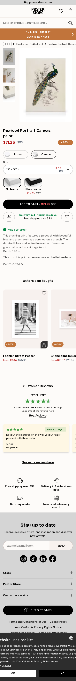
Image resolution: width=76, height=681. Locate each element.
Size (5, 162)
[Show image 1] (9, 56)
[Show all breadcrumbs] (7, 44)
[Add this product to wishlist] (67, 217)
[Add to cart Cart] (44, 344)
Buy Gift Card (41, 610)
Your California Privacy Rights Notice (38, 627)
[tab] (61, 11)
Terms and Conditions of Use (28, 621)
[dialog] (38, 657)
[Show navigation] (6, 11)
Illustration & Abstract (29, 44)
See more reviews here (38, 462)
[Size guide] (9, 217)
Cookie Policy (58, 621)
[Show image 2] (9, 75)
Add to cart (38, 204)
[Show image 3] (9, 94)
